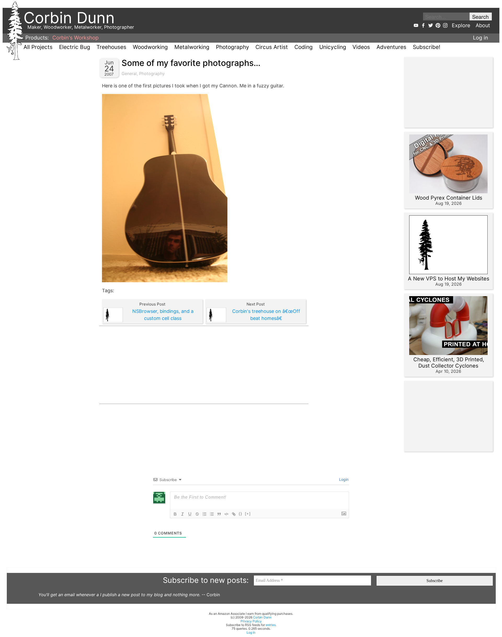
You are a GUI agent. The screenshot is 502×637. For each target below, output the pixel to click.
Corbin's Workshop (75, 38)
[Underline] (189, 514)
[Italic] (182, 514)
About (483, 25)
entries (271, 625)
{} (240, 514)
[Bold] (175, 514)
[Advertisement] (204, 365)
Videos (361, 47)
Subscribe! (426, 47)
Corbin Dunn (262, 617)
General (129, 73)
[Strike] (197, 514)
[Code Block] (226, 514)
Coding (303, 47)
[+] (248, 514)
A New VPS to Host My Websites (448, 278)
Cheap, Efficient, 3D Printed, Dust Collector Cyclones (448, 362)
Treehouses (111, 47)
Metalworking (191, 47)
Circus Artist (271, 47)
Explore (461, 25)
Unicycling (332, 47)
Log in (480, 38)
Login (343, 479)
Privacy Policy (251, 621)
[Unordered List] (211, 514)
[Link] (233, 514)
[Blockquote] (219, 514)
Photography (232, 47)
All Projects (38, 47)
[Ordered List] (204, 514)
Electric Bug (74, 47)
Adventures (391, 47)
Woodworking (150, 47)
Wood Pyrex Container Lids (448, 198)
